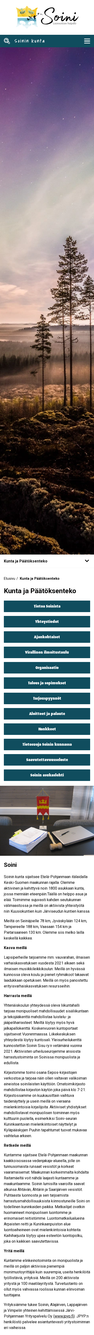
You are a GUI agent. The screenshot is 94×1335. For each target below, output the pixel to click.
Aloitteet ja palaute (47, 713)
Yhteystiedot (47, 621)
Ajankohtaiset (47, 637)
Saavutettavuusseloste (47, 759)
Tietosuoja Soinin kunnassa (47, 744)
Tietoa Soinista (47, 606)
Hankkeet (47, 729)
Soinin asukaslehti (47, 775)
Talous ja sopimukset (47, 683)
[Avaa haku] (7, 41)
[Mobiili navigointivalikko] (87, 41)
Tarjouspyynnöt (47, 698)
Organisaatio (47, 667)
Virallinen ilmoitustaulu (47, 652)
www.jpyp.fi (64, 1316)
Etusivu (9, 578)
